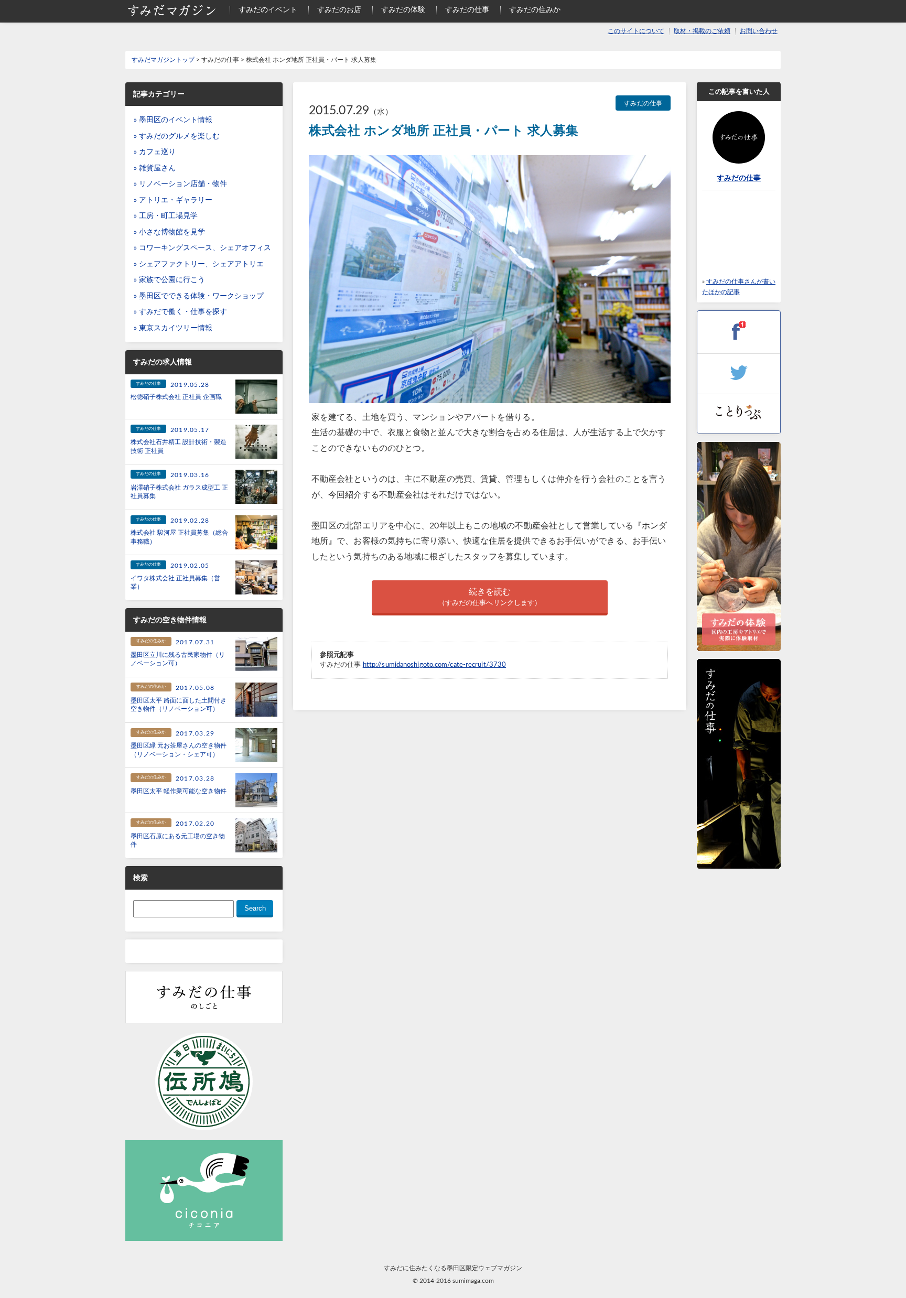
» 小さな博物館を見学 (169, 232)
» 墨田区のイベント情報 (173, 120)
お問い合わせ (759, 31)
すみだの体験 (403, 10)
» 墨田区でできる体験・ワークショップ (199, 296)
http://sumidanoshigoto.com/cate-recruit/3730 (434, 664)
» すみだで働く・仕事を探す (180, 312)
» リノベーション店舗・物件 (180, 184)
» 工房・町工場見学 (166, 216)
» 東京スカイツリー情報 (173, 328)
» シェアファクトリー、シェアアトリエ (199, 264)
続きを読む (490, 597)
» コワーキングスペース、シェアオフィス (202, 248)
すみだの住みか (534, 10)
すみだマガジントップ (163, 60)
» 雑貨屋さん (155, 168)
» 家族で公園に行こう (169, 280)
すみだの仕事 (467, 10)
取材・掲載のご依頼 (702, 31)
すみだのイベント (268, 10)
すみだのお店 (339, 10)
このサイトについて (636, 31)
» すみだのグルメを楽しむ (177, 136)
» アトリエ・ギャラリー (173, 200)
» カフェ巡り (155, 152)
